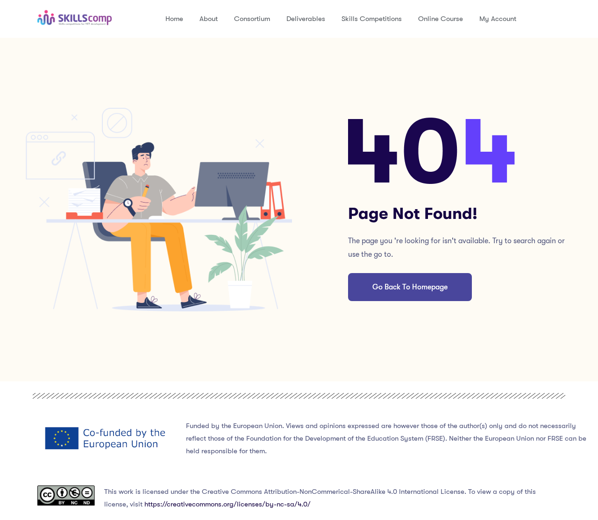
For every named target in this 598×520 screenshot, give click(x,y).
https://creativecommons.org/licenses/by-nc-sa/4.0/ (227, 504)
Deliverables (305, 18)
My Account (497, 18)
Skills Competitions (372, 18)
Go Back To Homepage (410, 287)
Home (174, 18)
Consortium (252, 18)
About (208, 18)
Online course (440, 18)
